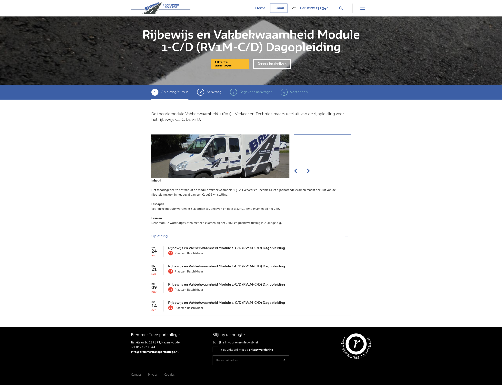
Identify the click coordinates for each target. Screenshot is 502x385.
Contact (136, 374)
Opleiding (159, 236)
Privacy (152, 374)
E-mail (279, 8)
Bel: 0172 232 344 (314, 8)
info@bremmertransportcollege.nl (154, 352)
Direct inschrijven (272, 63)
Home (260, 8)
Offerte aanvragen (223, 64)
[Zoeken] (341, 8)
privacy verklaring (261, 349)
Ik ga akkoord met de (246, 349)
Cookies (169, 374)
